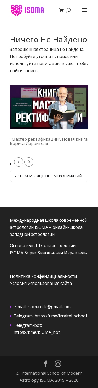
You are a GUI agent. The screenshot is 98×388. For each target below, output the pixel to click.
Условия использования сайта (41, 283)
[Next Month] (28, 162)
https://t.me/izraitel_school (60, 316)
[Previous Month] (18, 162)
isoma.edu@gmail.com (49, 307)
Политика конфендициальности (43, 276)
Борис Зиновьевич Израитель (55, 253)
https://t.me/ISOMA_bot (37, 332)
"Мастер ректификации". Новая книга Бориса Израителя (49, 141)
